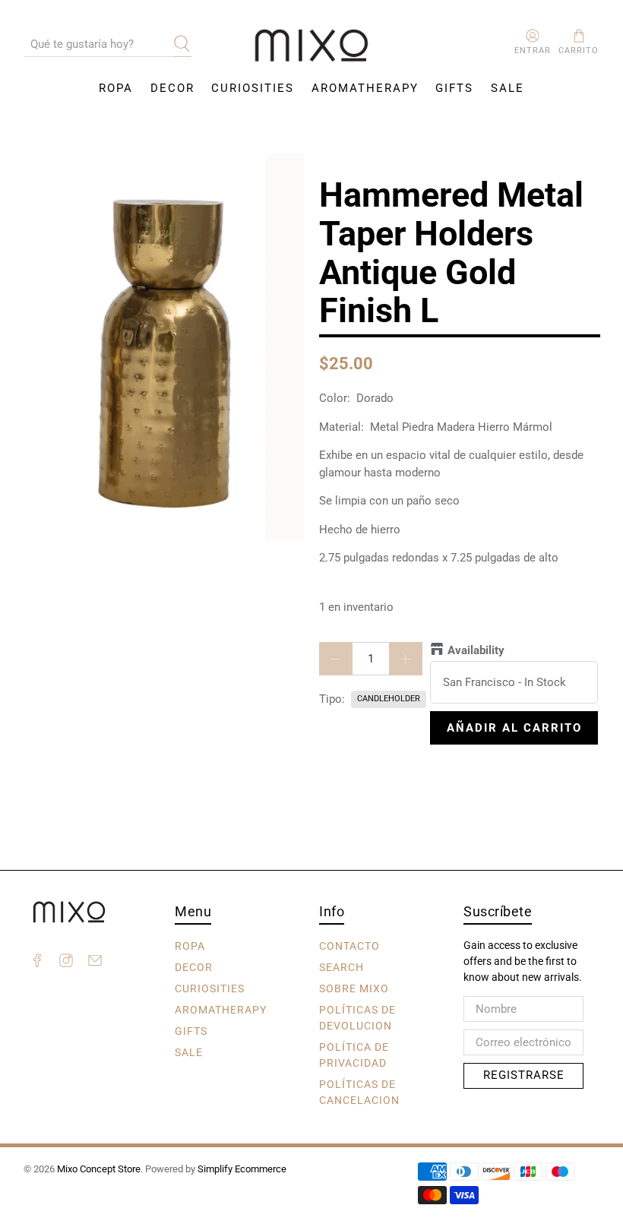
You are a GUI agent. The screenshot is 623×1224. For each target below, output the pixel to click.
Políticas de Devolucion (357, 1017)
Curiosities (252, 88)
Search (341, 966)
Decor (172, 88)
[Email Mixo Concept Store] (95, 963)
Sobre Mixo (354, 988)
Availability (475, 650)
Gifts (454, 88)
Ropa (116, 88)
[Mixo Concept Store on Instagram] (66, 963)
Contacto (349, 945)
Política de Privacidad (354, 1054)
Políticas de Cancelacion (359, 1091)
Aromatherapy (365, 88)
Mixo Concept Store (99, 1169)
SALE (507, 88)
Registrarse (523, 1075)
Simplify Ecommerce (242, 1169)
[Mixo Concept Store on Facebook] (37, 963)
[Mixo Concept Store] (311, 46)
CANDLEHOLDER (388, 699)
